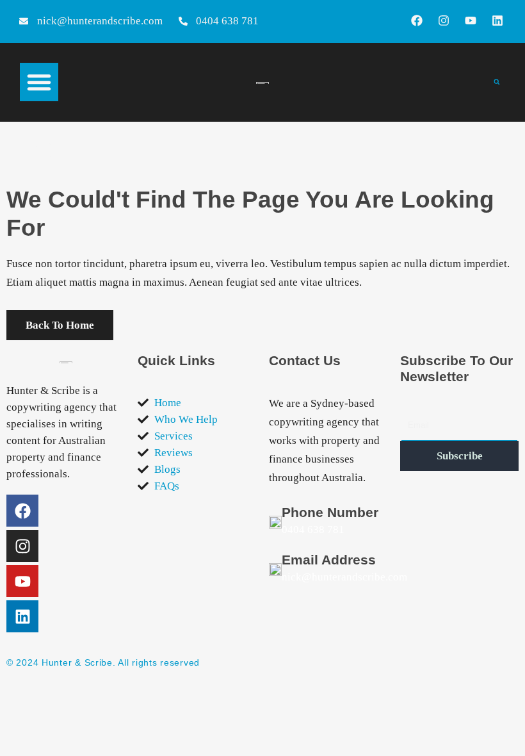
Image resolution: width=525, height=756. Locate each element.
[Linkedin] (497, 20)
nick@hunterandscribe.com (344, 577)
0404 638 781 (313, 529)
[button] (39, 82)
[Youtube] (470, 20)
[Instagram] (443, 20)
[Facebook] (416, 20)
